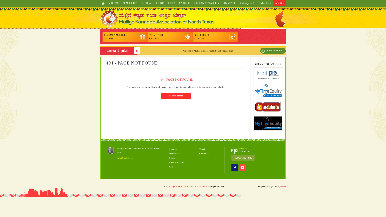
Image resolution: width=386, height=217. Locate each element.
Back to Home (176, 95)
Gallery (172, 167)
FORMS (171, 3)
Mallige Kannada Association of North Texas (188, 186)
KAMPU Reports (176, 163)
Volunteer (203, 149)
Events (160, 3)
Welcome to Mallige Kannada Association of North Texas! (203, 51)
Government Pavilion (206, 3)
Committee (229, 3)
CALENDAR (146, 3)
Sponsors (184, 3)
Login (280, 3)
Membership (130, 3)
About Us (113, 3)
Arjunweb (281, 186)
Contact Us (264, 3)
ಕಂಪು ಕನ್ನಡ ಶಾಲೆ (247, 3)
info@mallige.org (125, 158)
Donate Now (274, 50)
